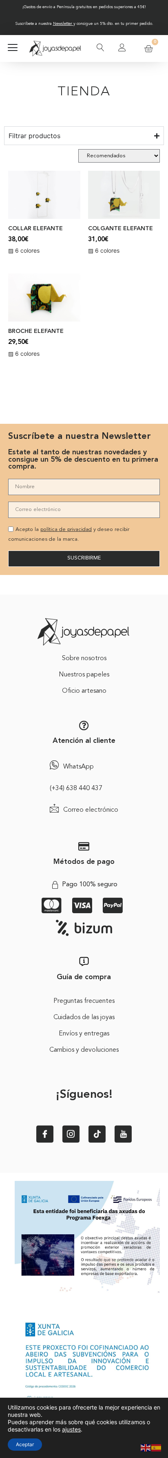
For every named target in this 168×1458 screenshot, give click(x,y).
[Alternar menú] (13, 48)
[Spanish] (156, 1447)
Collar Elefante (35, 229)
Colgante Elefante (120, 229)
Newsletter (62, 24)
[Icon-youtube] (123, 1134)
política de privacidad (66, 529)
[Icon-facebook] (44, 1134)
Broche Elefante (36, 331)
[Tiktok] (97, 1134)
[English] (146, 1447)
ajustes (71, 1429)
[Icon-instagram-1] (71, 1134)
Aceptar (25, 1444)
